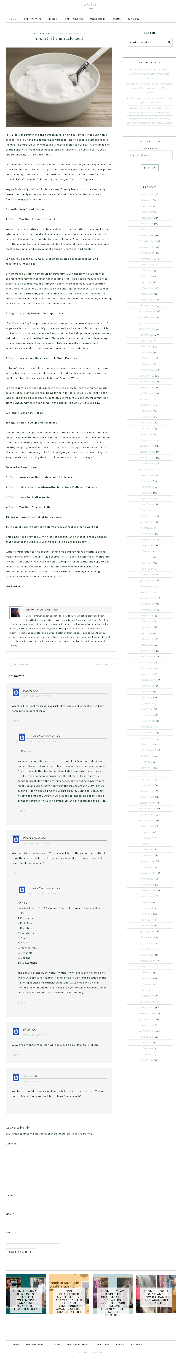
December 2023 (147, 381)
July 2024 (147, 340)
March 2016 (147, 925)
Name (10, 1195)
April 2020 (147, 638)
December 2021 (148, 521)
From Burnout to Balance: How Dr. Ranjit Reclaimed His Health (156, 1296)
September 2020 (148, 609)
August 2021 (147, 545)
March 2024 (147, 364)
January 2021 (148, 586)
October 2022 (147, 463)
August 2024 (147, 334)
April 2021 (147, 568)
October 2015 (147, 954)
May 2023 (147, 422)
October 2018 (148, 744)
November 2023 (147, 387)
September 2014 (147, 1030)
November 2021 (148, 527)
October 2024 (147, 323)
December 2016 (147, 872)
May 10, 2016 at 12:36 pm (36, 696)
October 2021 (147, 533)
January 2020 (148, 656)
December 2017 (147, 802)
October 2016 (147, 884)
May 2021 (147, 562)
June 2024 (147, 346)
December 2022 (148, 451)
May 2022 (147, 492)
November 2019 (148, 668)
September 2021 (148, 539)
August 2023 (147, 404)
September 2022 (147, 469)
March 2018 (148, 785)
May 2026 (147, 211)
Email (10, 1213)
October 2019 (147, 674)
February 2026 (147, 229)
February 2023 (147, 440)
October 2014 (147, 1025)
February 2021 (147, 580)
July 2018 (148, 761)
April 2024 (147, 358)
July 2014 (148, 1042)
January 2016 (148, 937)
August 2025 (147, 264)
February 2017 (147, 861)
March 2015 (148, 995)
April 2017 (147, 849)
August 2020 (147, 615)
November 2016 (148, 878)
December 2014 (147, 1013)
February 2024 (147, 369)
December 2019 (148, 662)
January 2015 (147, 1007)
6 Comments (78, 33)
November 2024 (147, 317)
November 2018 (148, 738)
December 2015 (148, 943)
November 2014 (148, 1019)
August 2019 (148, 685)
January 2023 (147, 445)
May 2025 (147, 282)
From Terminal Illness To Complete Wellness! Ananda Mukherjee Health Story (25, 1299)
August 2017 (147, 826)
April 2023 (147, 428)
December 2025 (147, 241)
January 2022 (148, 516)
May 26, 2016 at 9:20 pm (36, 1035)
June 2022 (147, 486)
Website (11, 1232)
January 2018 (147, 796)
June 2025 (147, 276)
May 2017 (148, 843)
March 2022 (148, 504)
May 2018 (148, 773)
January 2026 (147, 235)
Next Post (101, 664)
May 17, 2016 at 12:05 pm (42, 741)
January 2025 (147, 305)
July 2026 (147, 200)
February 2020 (148, 650)
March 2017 (148, 855)
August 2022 (147, 475)
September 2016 (148, 890)
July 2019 (148, 691)
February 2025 (147, 299)
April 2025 (147, 287)
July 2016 (148, 902)
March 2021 (148, 574)
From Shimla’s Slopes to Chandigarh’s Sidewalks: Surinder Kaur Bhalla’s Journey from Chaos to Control (113, 1302)
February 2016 (147, 931)
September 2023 (147, 399)
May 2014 (148, 1054)
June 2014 (148, 1048)
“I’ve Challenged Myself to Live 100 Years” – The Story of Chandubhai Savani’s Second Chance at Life (69, 1301)
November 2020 (148, 598)
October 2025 (147, 252)
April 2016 (147, 919)
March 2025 (147, 293)
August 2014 (147, 1036)
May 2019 (148, 703)
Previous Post (23, 664)
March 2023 (147, 434)
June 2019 (148, 697)
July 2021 (148, 551)
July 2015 (148, 972)
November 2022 (147, 457)
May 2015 (148, 984)
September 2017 (147, 820)
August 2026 (147, 194)
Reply (15, 720)
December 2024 (147, 311)
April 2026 (147, 217)
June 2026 (147, 206)
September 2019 (148, 679)
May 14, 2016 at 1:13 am (36, 843)
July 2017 (148, 832)
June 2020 (148, 627)
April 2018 (147, 779)
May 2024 (147, 352)
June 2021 (147, 557)
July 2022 (147, 481)
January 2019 (148, 726)
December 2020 (148, 592)
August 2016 (147, 896)
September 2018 (148, 750)
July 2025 (148, 270)
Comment (13, 1143)
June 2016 (148, 908)
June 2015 (148, 978)
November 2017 (147, 808)
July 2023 (147, 410)
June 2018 (147, 767)
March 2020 (147, 644)
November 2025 (147, 247)
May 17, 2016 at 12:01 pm (42, 893)
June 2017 (148, 837)
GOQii (91, 4)
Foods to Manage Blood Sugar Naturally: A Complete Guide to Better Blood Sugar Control (150, 73)
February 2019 (148, 720)
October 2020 (147, 603)
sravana (28, 1076)
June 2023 (147, 416)
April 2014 (147, 1060)
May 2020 (147, 633)
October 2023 (147, 393)
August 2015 (147, 966)
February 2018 (147, 791)
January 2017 (148, 867)
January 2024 (147, 375)
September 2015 (148, 960)
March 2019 (148, 715)
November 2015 (148, 949)
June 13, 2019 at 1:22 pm (36, 1081)
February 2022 (147, 510)
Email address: (149, 148)
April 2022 (147, 498)
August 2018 (147, 755)
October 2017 (147, 814)
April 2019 (147, 709)
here (59, 576)
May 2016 (147, 913)
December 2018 (148, 732)
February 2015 (147, 1001)
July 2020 (148, 621)
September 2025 (148, 258)
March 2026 (147, 223)
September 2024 (147, 328)
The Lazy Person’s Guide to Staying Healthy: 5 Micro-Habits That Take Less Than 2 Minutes (149, 88)
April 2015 (147, 989)
